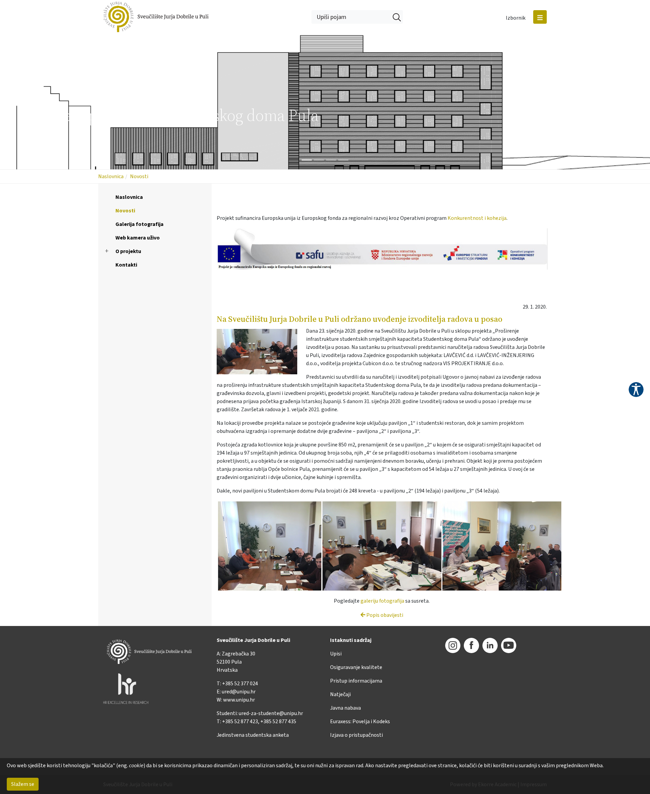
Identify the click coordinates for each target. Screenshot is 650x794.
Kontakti (126, 265)
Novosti (139, 176)
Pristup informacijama (356, 681)
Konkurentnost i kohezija (477, 218)
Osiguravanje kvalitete (356, 667)
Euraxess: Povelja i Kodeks (360, 721)
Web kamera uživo (137, 238)
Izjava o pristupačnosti (356, 735)
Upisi (336, 653)
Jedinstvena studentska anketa (253, 735)
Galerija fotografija (139, 224)
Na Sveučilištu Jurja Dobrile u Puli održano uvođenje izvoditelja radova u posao (359, 319)
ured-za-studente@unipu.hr (271, 713)
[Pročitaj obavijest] (260, 352)
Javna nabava (345, 708)
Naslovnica (111, 176)
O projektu (128, 251)
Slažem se (22, 784)
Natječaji (340, 694)
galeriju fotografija (382, 601)
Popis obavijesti (384, 615)
